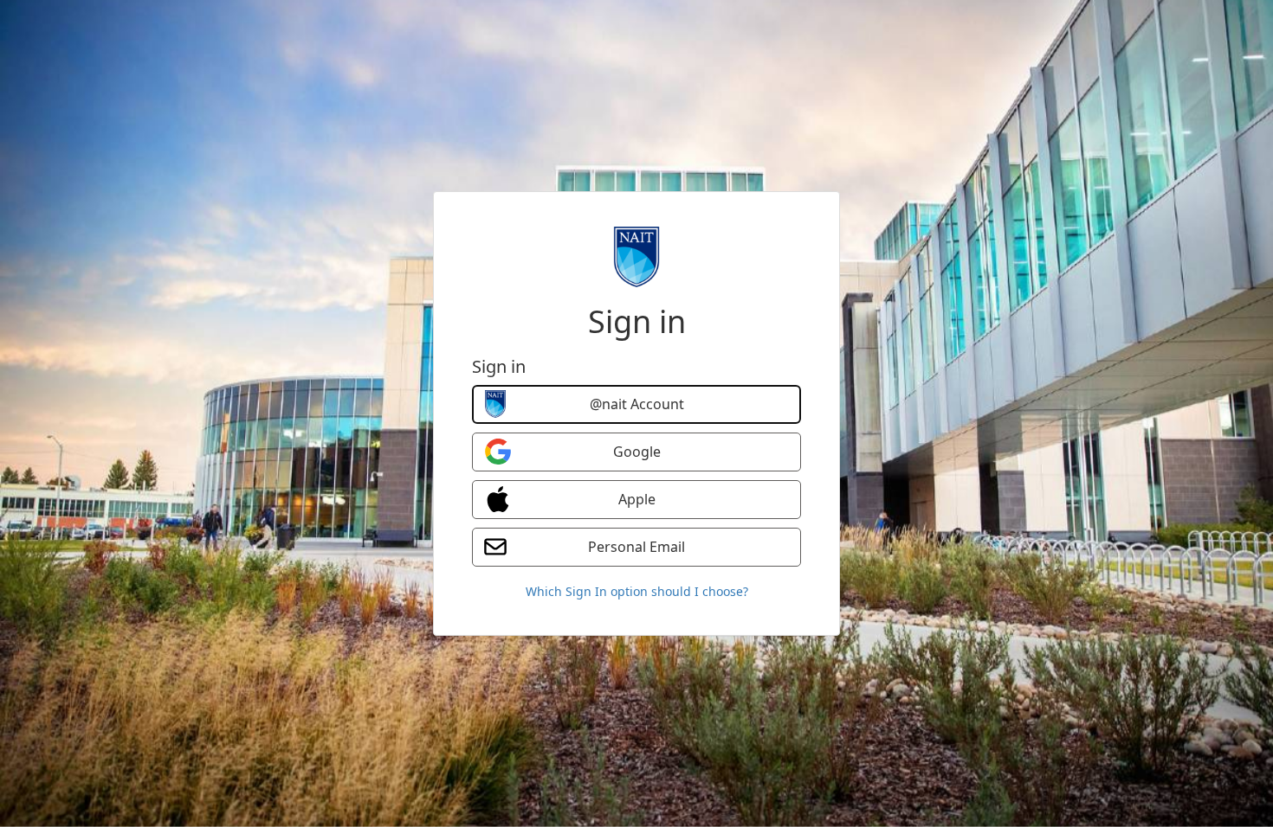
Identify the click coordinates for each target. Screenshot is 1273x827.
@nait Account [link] (637, 404)
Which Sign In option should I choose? (637, 591)
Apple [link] (637, 499)
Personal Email (636, 546)
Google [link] (637, 451)
